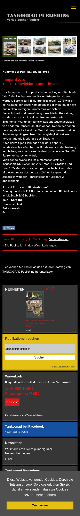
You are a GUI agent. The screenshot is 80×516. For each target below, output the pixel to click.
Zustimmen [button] (40, 505)
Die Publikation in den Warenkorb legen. (31, 245)
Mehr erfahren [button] (45, 495)
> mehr (29, 330)
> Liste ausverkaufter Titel (62, 367)
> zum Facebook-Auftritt (16, 432)
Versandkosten (59, 239)
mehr (10, 459)
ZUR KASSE (12, 402)
